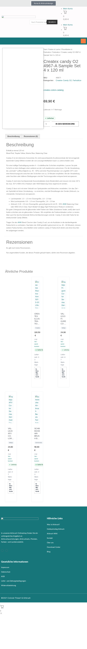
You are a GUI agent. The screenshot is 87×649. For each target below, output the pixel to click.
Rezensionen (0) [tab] (31, 136)
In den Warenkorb (65, 124)
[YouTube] (6, 550)
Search (52, 22)
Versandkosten (36, 344)
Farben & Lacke (54, 49)
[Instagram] (2, 550)
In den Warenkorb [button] (37, 373)
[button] (72, 22)
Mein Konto (68, 8)
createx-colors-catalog (54, 90)
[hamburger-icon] (83, 41)
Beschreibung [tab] (13, 136)
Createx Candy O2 (64, 80)
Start (45, 49)
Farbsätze (56, 52)
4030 (64, 204)
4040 (19, 222)
